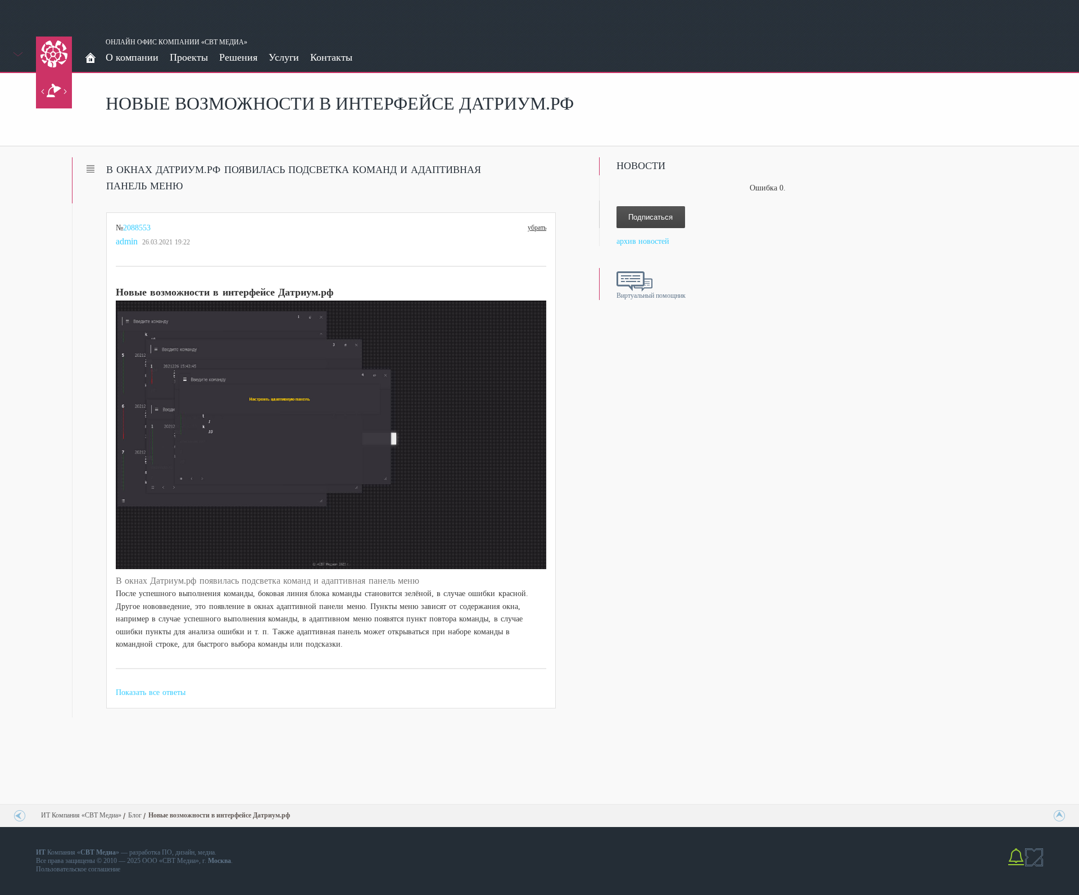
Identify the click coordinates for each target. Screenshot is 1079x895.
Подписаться (650, 217)
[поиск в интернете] (1016, 864)
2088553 (137, 228)
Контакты (331, 57)
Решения (238, 57)
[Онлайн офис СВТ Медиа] (90, 58)
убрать (537, 226)
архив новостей (642, 241)
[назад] (22, 816)
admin (127, 241)
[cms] (1034, 864)
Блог (135, 815)
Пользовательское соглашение (78, 869)
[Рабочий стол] (54, 90)
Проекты (189, 57)
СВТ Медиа (179, 861)
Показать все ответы (150, 692)
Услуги (284, 57)
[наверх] (1057, 816)
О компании (132, 57)
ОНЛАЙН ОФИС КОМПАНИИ (153, 42)
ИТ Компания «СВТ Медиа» (81, 815)
